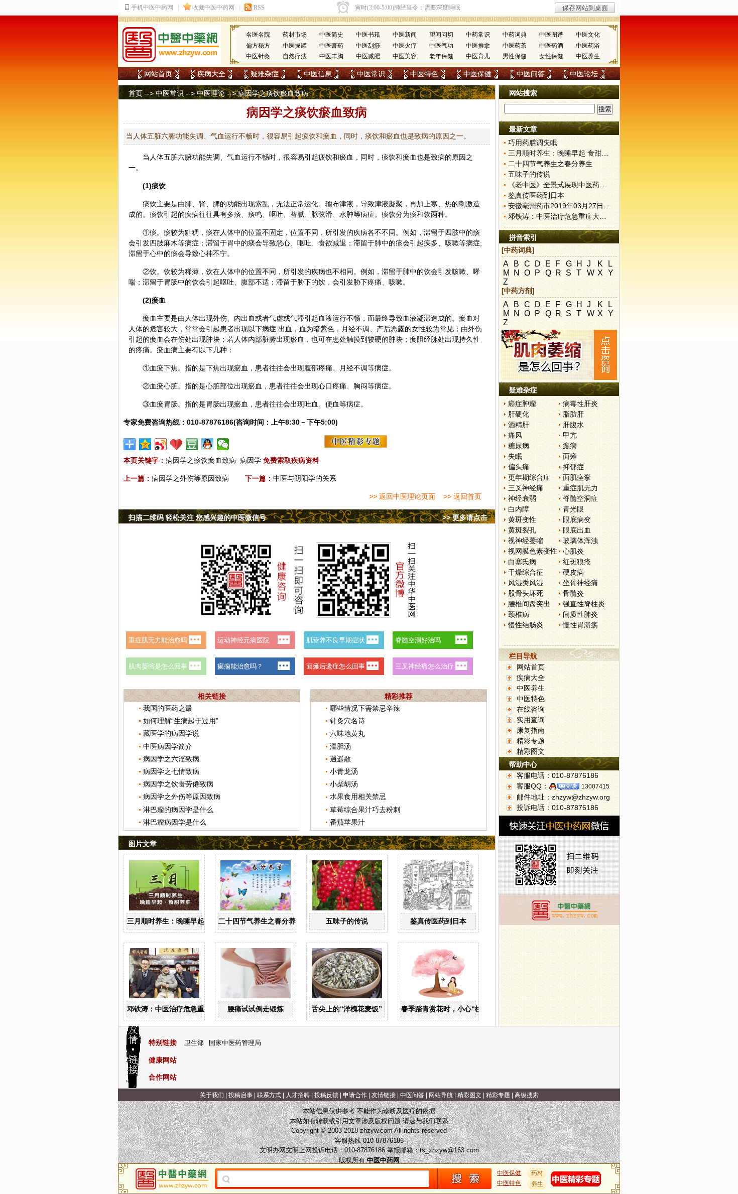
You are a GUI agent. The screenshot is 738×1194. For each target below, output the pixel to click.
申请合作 (355, 1095)
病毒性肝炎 (580, 404)
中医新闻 (405, 34)
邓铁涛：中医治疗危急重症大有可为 (183, 1009)
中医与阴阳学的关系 (304, 478)
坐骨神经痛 (580, 583)
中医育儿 (478, 56)
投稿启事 (240, 1095)
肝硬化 (518, 414)
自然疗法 (295, 56)
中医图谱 (551, 34)
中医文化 (588, 34)
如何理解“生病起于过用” (180, 721)
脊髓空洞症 (580, 498)
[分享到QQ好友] (207, 444)
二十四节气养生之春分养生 (260, 921)
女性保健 (551, 56)
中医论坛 (584, 74)
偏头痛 (518, 467)
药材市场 (295, 34)
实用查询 (531, 720)
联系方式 (269, 1095)
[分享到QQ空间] (145, 444)
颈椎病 (518, 614)
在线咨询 (531, 709)
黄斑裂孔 (522, 530)
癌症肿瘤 (522, 404)
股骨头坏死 (525, 593)
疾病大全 (211, 74)
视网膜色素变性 (532, 551)
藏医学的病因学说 (171, 733)
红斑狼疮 (577, 562)
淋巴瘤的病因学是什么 (178, 810)
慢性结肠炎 (525, 625)
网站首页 (158, 74)
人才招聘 (298, 1095)
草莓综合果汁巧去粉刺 (365, 810)
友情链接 (384, 1095)
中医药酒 (551, 45)
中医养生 (588, 56)
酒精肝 (518, 425)
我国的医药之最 (167, 708)
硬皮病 (573, 572)
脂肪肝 (573, 414)
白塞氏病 (522, 562)
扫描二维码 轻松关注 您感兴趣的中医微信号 (197, 517)
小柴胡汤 (344, 784)
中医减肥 (368, 56)
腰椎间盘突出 (529, 604)
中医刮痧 (368, 45)
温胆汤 (340, 746)
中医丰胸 (331, 56)
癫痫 (570, 446)
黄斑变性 (522, 519)
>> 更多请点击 (464, 517)
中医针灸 (258, 56)
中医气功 (441, 45)
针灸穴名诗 (347, 721)
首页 (136, 93)
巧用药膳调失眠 (532, 143)
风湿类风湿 (525, 583)
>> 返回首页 (462, 496)
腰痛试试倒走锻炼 (255, 1009)
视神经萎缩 (525, 541)
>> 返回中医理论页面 (402, 496)
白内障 (518, 509)
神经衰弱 (522, 498)
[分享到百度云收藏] (176, 444)
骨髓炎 (573, 593)
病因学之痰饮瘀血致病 (201, 460)
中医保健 (477, 74)
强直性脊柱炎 (584, 604)
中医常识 (371, 74)
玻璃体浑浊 (580, 541)
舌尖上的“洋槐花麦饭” (347, 1009)
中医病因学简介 (167, 746)
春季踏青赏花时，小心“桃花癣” (450, 1009)
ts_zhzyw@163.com (449, 1150)
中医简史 (331, 34)
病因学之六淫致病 (171, 759)
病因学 (250, 460)
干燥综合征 (525, 572)
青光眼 (573, 509)
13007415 (595, 786)
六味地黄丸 (347, 733)
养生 (537, 1183)
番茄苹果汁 (347, 822)
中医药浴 (588, 45)
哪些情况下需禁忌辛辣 (365, 708)
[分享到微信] (223, 444)
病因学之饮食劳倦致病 (178, 784)
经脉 (431, 339)
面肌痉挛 (577, 477)
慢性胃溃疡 (580, 625)
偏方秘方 (258, 45)
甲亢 (570, 435)
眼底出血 (577, 530)
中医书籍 (368, 34)
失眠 (515, 456)
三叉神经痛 (525, 488)
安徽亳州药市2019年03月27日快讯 (563, 206)
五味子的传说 (347, 921)
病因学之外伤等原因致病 (190, 478)
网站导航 (441, 1095)
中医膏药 (331, 45)
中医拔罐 (295, 45)
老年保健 (441, 56)
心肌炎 (573, 551)
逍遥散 (340, 759)
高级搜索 (527, 1095)
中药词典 (515, 34)
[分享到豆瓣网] (192, 444)
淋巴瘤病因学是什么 (174, 822)
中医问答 (531, 74)
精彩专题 (531, 741)
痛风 (515, 435)
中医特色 (424, 74)
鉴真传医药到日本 (438, 921)
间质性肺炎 (580, 614)
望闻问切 (441, 34)
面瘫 (570, 456)
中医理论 (211, 93)
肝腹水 (573, 425)
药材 (537, 1172)
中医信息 (318, 74)
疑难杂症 (265, 74)
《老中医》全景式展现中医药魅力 (560, 185)
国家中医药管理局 (235, 1042)
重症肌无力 (580, 488)
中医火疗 (405, 45)
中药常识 (478, 34)
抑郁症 (573, 467)
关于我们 (212, 1095)
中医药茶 (515, 45)
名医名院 (258, 34)
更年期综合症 (529, 477)
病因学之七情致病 (171, 771)
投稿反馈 (326, 1095)
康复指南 (531, 730)
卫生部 (194, 1042)
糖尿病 (518, 446)
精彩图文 (531, 751)
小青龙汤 (344, 771)
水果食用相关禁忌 (358, 796)
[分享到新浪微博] (161, 444)
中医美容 (405, 56)
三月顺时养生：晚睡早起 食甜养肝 (180, 921)
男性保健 (515, 56)
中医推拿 (478, 45)
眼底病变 (577, 519)
